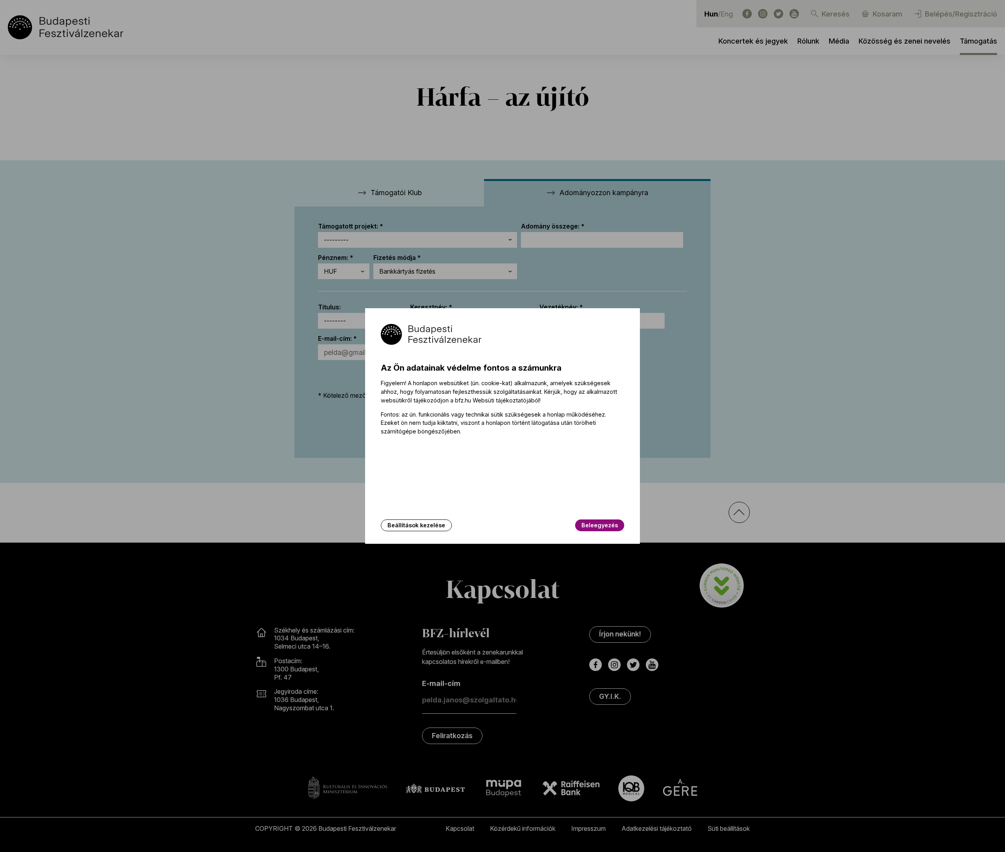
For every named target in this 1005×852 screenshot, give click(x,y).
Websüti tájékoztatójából (506, 400)
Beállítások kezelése (416, 525)
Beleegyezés (599, 525)
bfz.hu (463, 400)
